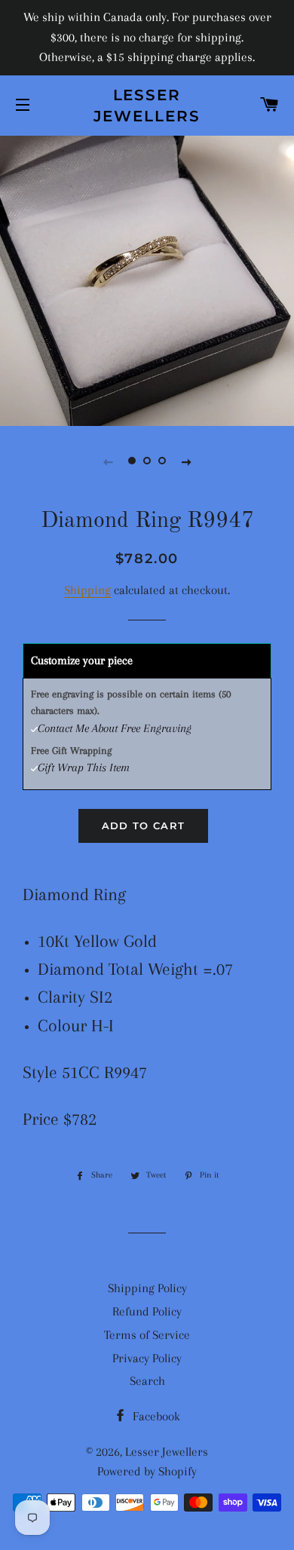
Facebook (155, 1416)
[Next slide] (186, 461)
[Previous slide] (107, 461)
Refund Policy (147, 1311)
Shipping (87, 590)
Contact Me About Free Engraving (114, 728)
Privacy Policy (147, 1358)
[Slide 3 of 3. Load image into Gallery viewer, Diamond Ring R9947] (162, 461)
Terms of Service (147, 1335)
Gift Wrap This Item (84, 767)
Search (147, 1381)
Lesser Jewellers (147, 105)
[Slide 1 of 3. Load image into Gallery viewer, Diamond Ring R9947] (131, 461)
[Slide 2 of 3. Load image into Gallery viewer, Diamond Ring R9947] (147, 461)
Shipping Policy (147, 1288)
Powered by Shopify (147, 1471)
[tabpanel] (147, 279)
